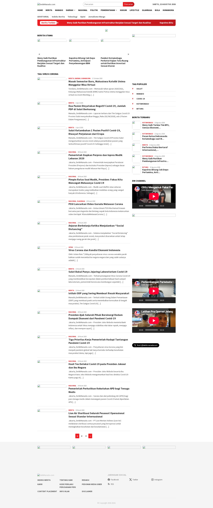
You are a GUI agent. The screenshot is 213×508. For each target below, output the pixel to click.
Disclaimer (87, 491)
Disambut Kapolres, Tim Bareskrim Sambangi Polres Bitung (114, 61)
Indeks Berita (43, 480)
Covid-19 (140, 99)
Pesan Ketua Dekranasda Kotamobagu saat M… (154, 137)
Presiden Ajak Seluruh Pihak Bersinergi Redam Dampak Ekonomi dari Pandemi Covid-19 (96, 316)
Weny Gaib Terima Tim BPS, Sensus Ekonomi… (155, 126)
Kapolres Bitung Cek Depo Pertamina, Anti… (155, 171)
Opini (71, 247)
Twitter (135, 479)
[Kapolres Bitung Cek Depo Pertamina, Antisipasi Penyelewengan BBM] (52, 47)
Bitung (139, 109)
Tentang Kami (66, 480)
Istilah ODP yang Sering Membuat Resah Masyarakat (99, 293)
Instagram (158, 479)
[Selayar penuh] (171, 205)
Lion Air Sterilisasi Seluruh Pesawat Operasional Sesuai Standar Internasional (96, 414)
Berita (71, 78)
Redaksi (85, 480)
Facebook (115, 479)
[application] (154, 196)
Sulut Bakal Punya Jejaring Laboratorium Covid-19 (98, 271)
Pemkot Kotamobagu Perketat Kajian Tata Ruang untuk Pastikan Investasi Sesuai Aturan (83, 62)
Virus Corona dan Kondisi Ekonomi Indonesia (94, 250)
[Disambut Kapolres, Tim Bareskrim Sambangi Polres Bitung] (115, 47)
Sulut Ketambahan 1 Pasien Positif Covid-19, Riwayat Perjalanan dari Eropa (95, 132)
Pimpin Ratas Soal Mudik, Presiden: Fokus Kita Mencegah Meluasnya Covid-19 (96, 181)
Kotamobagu (142, 104)
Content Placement (47, 491)
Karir (39, 484)
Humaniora (85, 78)
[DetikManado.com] (46, 4)
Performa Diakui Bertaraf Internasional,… (155, 148)
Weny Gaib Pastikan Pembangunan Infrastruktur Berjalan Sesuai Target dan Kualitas (93, 22)
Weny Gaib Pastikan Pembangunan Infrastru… (155, 159)
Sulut (139, 89)
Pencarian (128, 4)
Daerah (78, 78)
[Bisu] (167, 205)
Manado (140, 94)
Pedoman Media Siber (92, 484)
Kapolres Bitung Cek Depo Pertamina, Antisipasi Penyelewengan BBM (50, 61)
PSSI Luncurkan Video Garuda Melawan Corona (96, 204)
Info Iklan (64, 491)
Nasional (72, 152)
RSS (112, 484)
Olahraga (81, 201)
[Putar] (135, 205)
